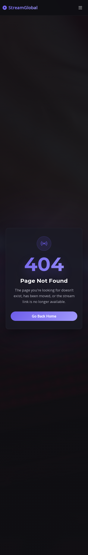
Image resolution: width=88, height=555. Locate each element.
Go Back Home (44, 316)
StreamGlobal (23, 7)
